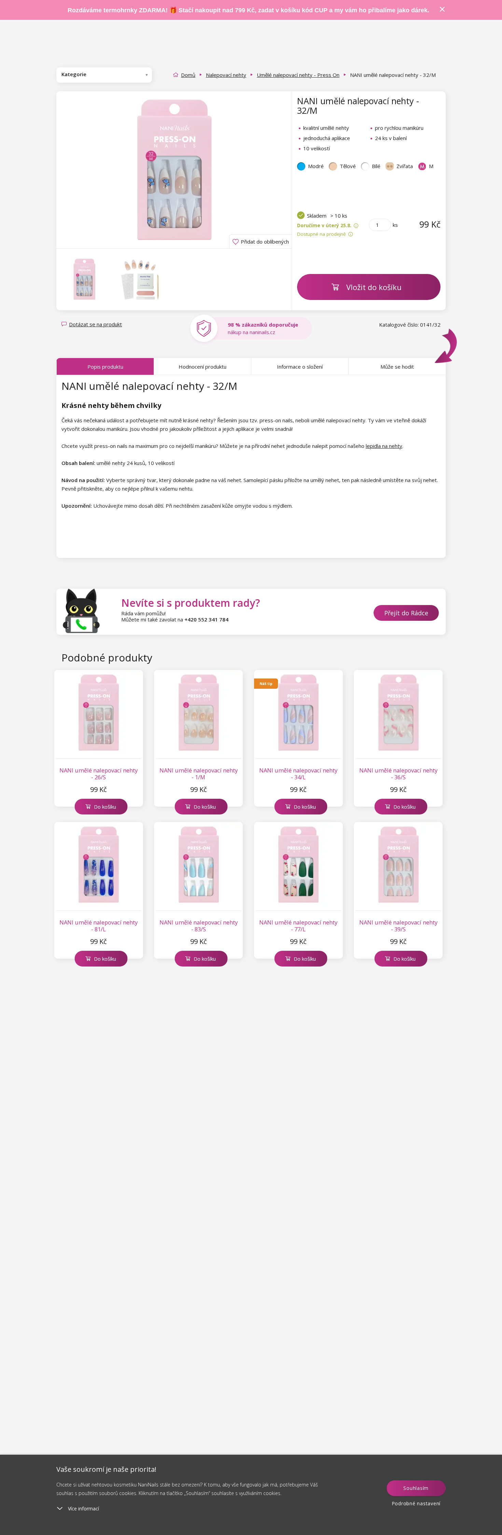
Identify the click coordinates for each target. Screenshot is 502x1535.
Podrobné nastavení (416, 1503)
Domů (188, 74)
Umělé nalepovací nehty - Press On (298, 74)
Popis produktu (105, 366)
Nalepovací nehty (226, 74)
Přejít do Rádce (406, 613)
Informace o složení (300, 366)
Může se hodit (397, 366)
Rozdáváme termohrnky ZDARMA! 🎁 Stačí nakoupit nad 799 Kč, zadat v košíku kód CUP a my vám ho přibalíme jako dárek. (248, 10)
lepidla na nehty (384, 445)
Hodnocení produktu (202, 366)
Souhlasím (416, 1488)
